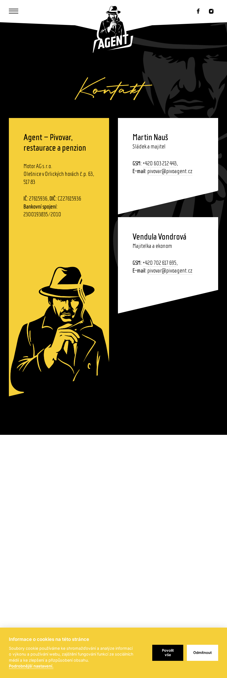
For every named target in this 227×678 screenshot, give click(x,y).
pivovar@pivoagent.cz (169, 171)
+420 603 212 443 (160, 164)
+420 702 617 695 (159, 263)
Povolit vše (168, 652)
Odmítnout (202, 652)
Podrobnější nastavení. (31, 666)
